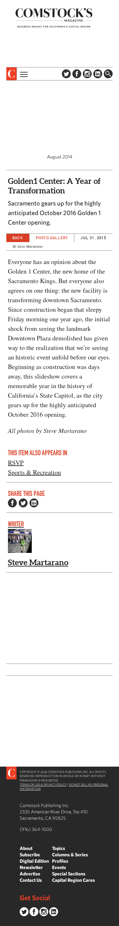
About (26, 848)
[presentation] (11, 73)
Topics (58, 848)
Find (108, 73)
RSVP (15, 462)
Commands (5, 921)
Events (59, 867)
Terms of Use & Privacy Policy (43, 784)
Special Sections (68, 873)
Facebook (76, 73)
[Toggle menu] (23, 73)
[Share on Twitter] (23, 502)
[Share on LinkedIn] (34, 502)
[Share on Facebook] (12, 502)
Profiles (60, 861)
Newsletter (31, 867)
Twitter (66, 73)
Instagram (87, 73)
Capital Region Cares (73, 880)
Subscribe (30, 854)
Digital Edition (34, 861)
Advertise (30, 873)
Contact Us (31, 880)
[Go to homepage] (54, 17)
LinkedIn (97, 73)
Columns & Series (70, 854)
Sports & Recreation (34, 472)
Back (17, 237)
